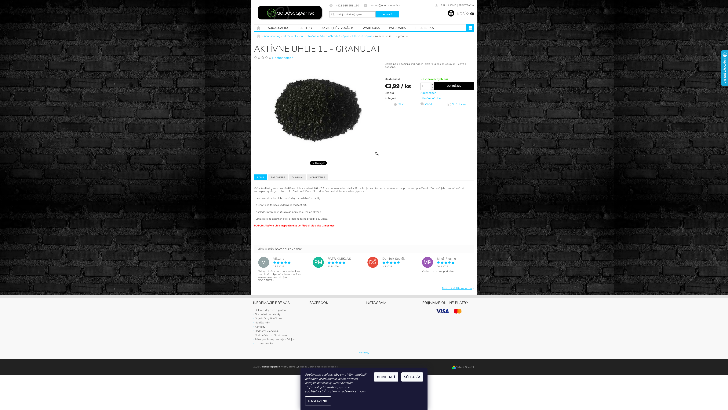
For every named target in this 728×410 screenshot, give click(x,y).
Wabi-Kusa (371, 28)
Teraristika (424, 28)
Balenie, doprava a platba (270, 309)
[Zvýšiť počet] (432, 84)
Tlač (401, 104)
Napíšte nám (262, 322)
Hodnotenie (317, 177)
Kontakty (260, 326)
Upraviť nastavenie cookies (323, 366)
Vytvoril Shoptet (465, 367)
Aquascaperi (428, 93)
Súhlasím (412, 377)
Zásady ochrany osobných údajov (275, 339)
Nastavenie (318, 401)
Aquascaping (278, 28)
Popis (260, 177)
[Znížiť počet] (432, 88)
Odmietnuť (386, 377)
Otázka (429, 104)
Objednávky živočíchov (268, 318)
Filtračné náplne (430, 98)
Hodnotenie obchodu (267, 330)
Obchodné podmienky (268, 314)
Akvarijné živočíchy (338, 28)
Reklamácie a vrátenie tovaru (272, 335)
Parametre (278, 177)
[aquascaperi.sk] (291, 13)
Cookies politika (264, 343)
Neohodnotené (282, 58)
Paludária (397, 28)
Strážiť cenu (459, 104)
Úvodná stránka (258, 27)
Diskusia (297, 177)
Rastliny (305, 28)
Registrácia (466, 5)
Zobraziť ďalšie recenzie (457, 288)
